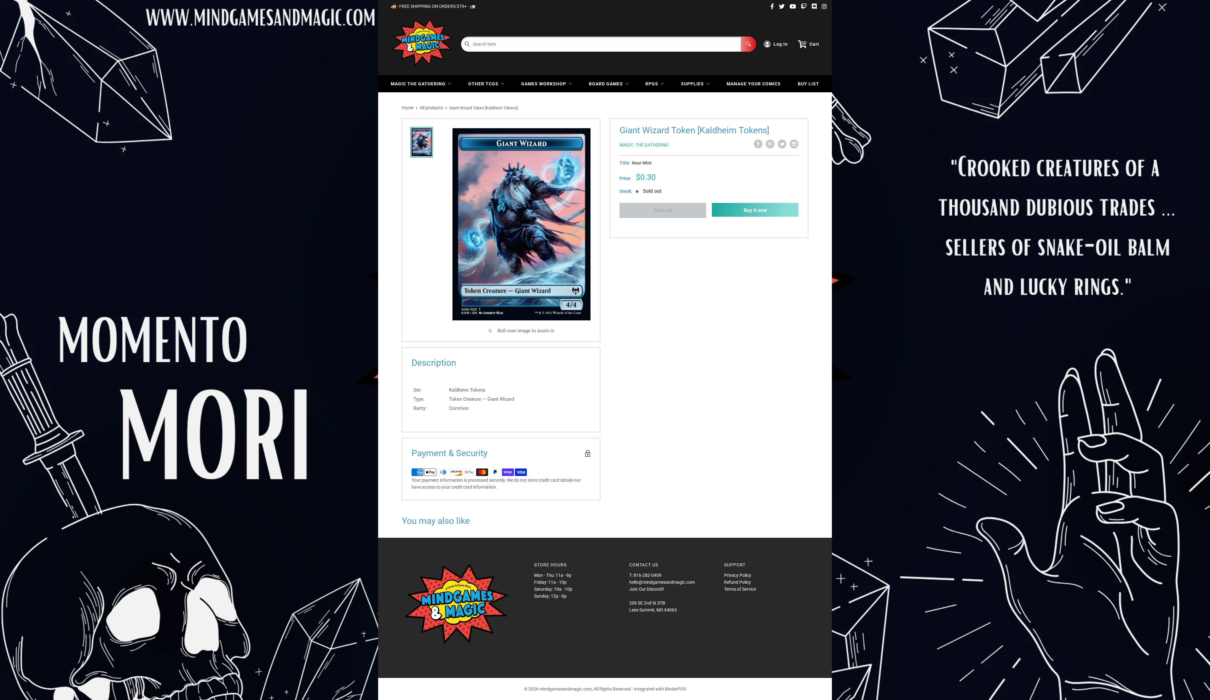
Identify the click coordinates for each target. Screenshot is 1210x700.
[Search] (748, 44)
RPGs (653, 83)
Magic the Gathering (419, 83)
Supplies (693, 83)
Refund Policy (737, 582)
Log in (781, 44)
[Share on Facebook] (758, 144)
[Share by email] (794, 144)
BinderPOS (675, 688)
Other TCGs (484, 83)
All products (431, 107)
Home (407, 107)
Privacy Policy (737, 575)
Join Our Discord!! (646, 589)
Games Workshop (545, 83)
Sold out (663, 210)
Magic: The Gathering (644, 144)
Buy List (808, 83)
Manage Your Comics (754, 83)
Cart (814, 44)
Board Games (607, 83)
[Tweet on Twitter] (782, 144)
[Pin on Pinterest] (770, 144)
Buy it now (755, 210)
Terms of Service (740, 589)
